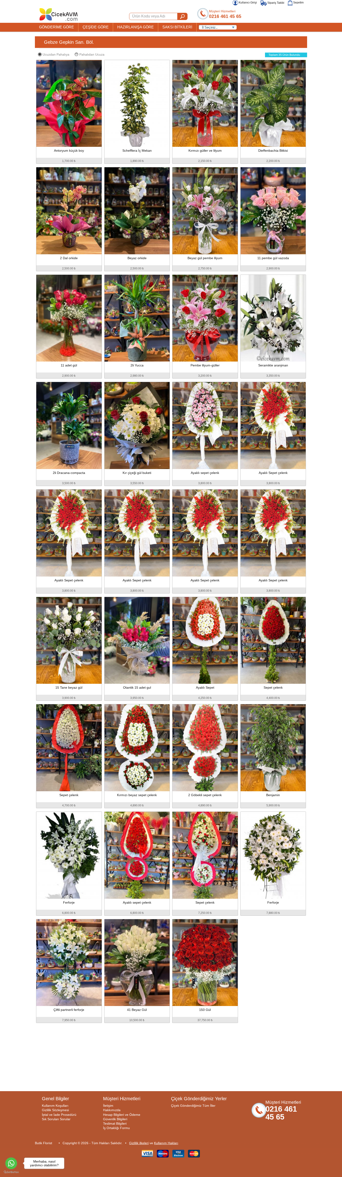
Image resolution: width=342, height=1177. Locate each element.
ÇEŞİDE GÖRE (96, 27)
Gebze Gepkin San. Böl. (69, 42)
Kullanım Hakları (166, 1143)
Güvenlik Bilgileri (115, 1119)
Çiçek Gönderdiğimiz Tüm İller (193, 1105)
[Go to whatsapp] (11, 1163)
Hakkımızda (112, 1110)
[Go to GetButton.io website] (11, 1172)
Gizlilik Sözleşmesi (55, 1110)
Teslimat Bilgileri (115, 1123)
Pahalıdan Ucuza (91, 54)
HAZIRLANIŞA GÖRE (135, 27)
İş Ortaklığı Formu (116, 1128)
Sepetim (298, 2)
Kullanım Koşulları (55, 1105)
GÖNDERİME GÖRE (56, 27)
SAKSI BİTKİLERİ (177, 27)
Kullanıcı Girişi (247, 2)
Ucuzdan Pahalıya (56, 54)
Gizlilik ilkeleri (139, 1143)
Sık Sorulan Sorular (56, 1119)
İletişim (108, 1105)
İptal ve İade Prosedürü (59, 1115)
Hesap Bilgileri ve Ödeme (121, 1115)
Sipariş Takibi (275, 2)
